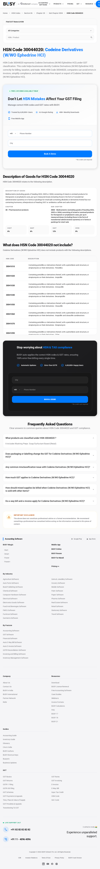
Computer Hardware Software (14, 595)
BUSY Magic (8, 545)
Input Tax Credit (57, 792)
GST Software (8, 635)
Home (5, 13)
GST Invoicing (56, 781)
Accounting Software (13, 539)
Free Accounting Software (61, 690)
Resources (55, 676)
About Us (6, 683)
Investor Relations (31, 858)
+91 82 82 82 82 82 (20, 829)
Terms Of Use (46, 858)
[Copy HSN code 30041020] (17, 276)
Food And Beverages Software (14, 606)
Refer (5, 702)
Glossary (6, 743)
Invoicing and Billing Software (14, 654)
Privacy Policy (59, 858)
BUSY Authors (8, 751)
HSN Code (55, 796)
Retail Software (57, 606)
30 (6, 210)
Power (6, 558)
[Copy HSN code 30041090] (17, 333)
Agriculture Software (11, 579)
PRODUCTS (57, 4)
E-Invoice (54, 784)
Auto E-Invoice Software (12, 646)
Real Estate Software (59, 602)
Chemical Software (10, 591)
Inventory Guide (9, 739)
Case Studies (56, 694)
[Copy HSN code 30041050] (17, 305)
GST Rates (55, 777)
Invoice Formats (57, 702)
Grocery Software (58, 583)
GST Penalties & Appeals (12, 804)
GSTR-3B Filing (8, 788)
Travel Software (57, 614)
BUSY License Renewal (60, 687)
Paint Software (57, 591)
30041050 (10, 304)
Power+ (7, 562)
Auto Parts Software (11, 583)
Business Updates (10, 763)
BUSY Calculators (58, 706)
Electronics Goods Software (13, 602)
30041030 (10, 285)
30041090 (10, 333)
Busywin (6, 759)
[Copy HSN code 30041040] (17, 295)
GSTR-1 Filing (8, 784)
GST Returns (8, 781)
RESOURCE (89, 4)
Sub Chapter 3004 (56, 13)
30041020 (10, 276)
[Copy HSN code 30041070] (17, 324)
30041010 (10, 266)
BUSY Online (56, 549)
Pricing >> (55, 566)
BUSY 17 (54, 714)
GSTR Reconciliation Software (14, 650)
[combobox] (50, 37)
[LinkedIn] (43, 864)
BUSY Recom (56, 553)
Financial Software (10, 638)
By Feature (7, 625)
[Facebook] (52, 864)
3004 (53, 210)
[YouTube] (48, 864)
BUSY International (10, 694)
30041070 (10, 324)
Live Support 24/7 (13, 823)
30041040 (10, 295)
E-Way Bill (55, 788)
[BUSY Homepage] (20, 3)
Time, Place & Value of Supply (14, 800)
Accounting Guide (9, 735)
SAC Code (55, 800)
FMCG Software (9, 610)
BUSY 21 (54, 722)
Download (55, 683)
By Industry (8, 574)
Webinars (55, 698)
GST (78, 4)
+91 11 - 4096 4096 (20, 839)
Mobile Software (57, 587)
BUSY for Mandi (57, 558)
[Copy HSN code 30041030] (17, 286)
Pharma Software (58, 599)
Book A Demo (50, 154)
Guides (6, 729)
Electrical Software (10, 599)
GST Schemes (8, 792)
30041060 (10, 314)
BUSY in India (8, 690)
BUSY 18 (54, 718)
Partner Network (9, 698)
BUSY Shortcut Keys (10, 755)
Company (6, 676)
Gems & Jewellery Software (61, 579)
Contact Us (7, 687)
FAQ (53, 710)
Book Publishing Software (13, 587)
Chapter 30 (40, 13)
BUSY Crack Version (75, 858)
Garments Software (10, 618)
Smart (6, 554)
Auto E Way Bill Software (12, 642)
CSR (19, 858)
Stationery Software (59, 610)
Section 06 (28, 13)
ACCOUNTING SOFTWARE (43, 4)
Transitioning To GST (11, 808)
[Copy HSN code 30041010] (17, 266)
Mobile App (55, 545)
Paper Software (57, 595)
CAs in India (7, 747)
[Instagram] (56, 864)
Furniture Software (10, 614)
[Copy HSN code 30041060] (17, 314)
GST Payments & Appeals (12, 796)
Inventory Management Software (15, 658)
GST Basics (7, 777)
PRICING (70, 4)
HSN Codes (15, 13)
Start (7, 550)
